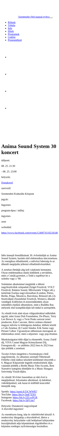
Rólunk (12, 22)
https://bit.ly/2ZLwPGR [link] (25, 397)
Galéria (11, 37)
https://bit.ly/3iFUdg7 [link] (24, 400)
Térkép (11, 25)
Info (10, 28)
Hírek (11, 31)
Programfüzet (15, 40)
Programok (13, 34)
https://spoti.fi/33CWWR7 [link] (23, 391)
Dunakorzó (7, 182)
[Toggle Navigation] (51, 17)
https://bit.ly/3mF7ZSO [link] (24, 394)
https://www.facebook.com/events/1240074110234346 (29, 232)
